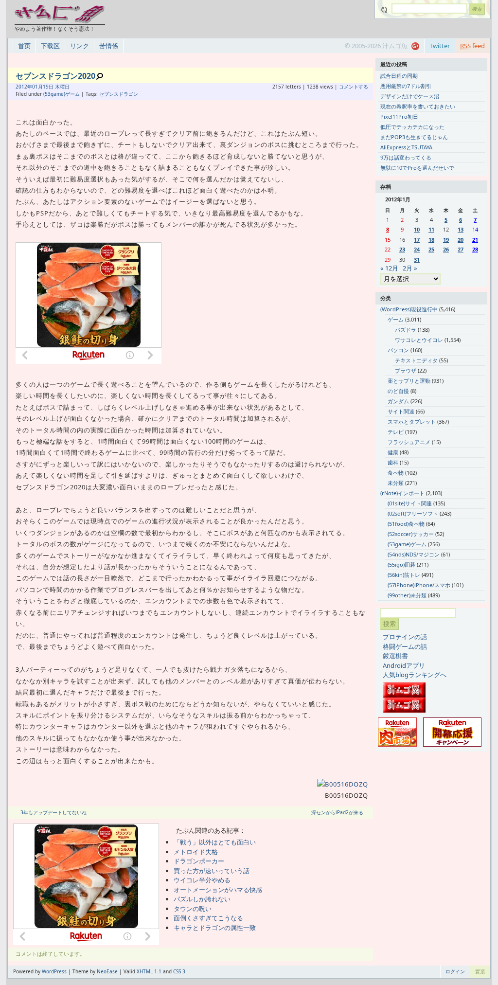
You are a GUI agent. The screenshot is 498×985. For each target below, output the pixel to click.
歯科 (393, 462)
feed (472, 45)
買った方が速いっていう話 (211, 870)
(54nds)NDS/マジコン (414, 554)
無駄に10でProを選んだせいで (417, 167)
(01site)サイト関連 (410, 503)
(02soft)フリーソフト (413, 513)
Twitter (439, 45)
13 (460, 229)
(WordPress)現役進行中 (409, 309)
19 (446, 239)
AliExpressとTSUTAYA (406, 147)
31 (417, 259)
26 (446, 249)
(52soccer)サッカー (411, 533)
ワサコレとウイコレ (419, 339)
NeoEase (107, 971)
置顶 (480, 971)
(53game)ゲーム (61, 93)
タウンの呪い (193, 908)
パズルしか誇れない (202, 899)
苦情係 (108, 45)
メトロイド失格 (196, 851)
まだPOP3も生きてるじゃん (414, 137)
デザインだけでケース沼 (409, 96)
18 (431, 239)
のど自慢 (398, 390)
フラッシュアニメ (409, 442)
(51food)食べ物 (406, 523)
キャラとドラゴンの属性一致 (215, 927)
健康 (393, 452)
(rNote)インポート (402, 493)
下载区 (50, 45)
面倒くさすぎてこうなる (208, 917)
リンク (79, 45)
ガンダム (398, 401)
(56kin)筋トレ (404, 574)
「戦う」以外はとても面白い (215, 842)
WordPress (54, 971)
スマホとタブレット (412, 421)
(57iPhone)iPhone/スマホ (419, 585)
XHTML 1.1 (149, 971)
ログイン (455, 971)
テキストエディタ (416, 360)
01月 (37, 86)
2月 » (410, 268)
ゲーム (396, 319)
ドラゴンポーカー (199, 861)
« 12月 (389, 268)
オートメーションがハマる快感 (218, 889)
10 (417, 229)
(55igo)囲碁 (401, 564)
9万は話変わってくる (405, 157)
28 (475, 249)
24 (417, 249)
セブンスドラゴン (118, 93)
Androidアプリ (404, 665)
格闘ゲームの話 (405, 646)
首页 (24, 45)
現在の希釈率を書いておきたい (417, 106)
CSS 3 (179, 971)
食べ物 (396, 472)
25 (431, 249)
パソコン (398, 350)
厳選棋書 (395, 655)
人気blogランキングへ (414, 674)
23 (402, 249)
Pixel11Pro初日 (399, 116)
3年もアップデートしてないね (53, 812)
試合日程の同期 (399, 75)
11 (431, 229)
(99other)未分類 (407, 595)
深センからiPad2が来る (337, 812)
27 (460, 249)
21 (475, 239)
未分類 (396, 482)
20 (460, 239)
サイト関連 (401, 411)
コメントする (353, 86)
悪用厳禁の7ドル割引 (405, 86)
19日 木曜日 (56, 86)
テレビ (396, 431)
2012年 (24, 86)
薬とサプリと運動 (409, 380)
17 (417, 239)
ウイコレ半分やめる (202, 880)
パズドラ (405, 329)
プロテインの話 (405, 636)
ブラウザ (405, 370)
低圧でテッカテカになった (412, 126)
